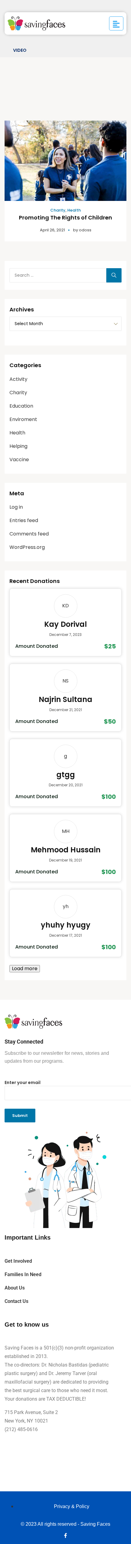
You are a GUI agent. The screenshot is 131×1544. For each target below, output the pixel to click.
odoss (85, 230)
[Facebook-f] (65, 1535)
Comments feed (29, 533)
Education (21, 405)
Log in (16, 507)
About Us (15, 1288)
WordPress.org (27, 547)
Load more (24, 968)
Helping (18, 446)
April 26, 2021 (52, 230)
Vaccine (19, 459)
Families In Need (23, 1274)
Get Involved (18, 1261)
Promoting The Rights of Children (65, 217)
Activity (18, 379)
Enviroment (23, 419)
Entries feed (23, 520)
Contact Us (16, 1301)
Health (74, 210)
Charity (58, 210)
